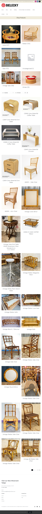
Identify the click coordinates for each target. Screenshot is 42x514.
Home (3, 495)
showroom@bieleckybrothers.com (28, 1)
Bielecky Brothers (25, 506)
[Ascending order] (13, 93)
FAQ (22, 497)
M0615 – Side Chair (31, 182)
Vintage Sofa (31, 329)
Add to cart (7, 229)
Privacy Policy (24, 495)
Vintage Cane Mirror (31, 211)
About (3, 499)
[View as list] (27, 93)
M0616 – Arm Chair (11, 211)
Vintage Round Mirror (11, 387)
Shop (2, 497)
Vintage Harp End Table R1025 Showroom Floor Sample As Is (11, 246)
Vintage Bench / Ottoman (11, 329)
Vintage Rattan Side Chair (31, 360)
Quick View (11, 107)
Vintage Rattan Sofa (11, 312)
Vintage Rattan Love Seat (31, 308)
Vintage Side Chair (11, 362)
